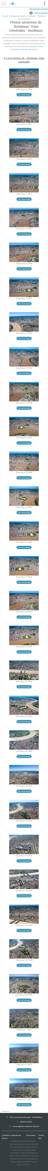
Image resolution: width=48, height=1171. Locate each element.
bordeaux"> (32, 16)
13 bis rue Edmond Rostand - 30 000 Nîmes (25, 1117)
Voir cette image (24, 95)
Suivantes (5, 1111)
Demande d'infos (38, 9)
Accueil (5, 16)
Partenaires (30, 1135)
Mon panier (41, 12)
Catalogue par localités (18, 16)
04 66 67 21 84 (26, 1122)
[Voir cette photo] (24, 78)
